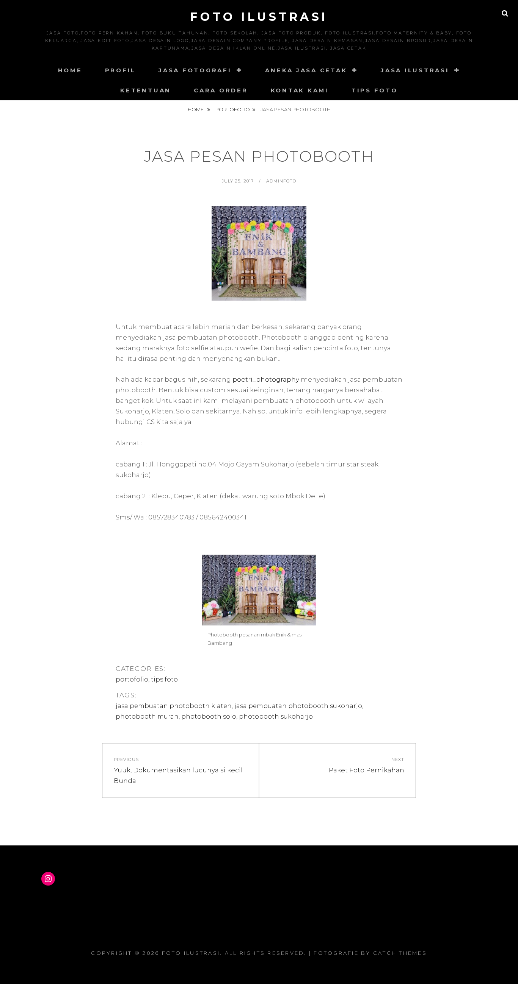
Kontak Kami (300, 90)
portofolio (232, 109)
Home (70, 70)
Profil (120, 70)
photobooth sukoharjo (276, 716)
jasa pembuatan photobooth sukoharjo (298, 706)
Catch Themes (400, 953)
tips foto (164, 679)
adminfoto (281, 181)
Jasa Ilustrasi (415, 70)
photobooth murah (147, 716)
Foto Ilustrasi (259, 17)
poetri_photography (265, 379)
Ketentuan (145, 90)
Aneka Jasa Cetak (306, 70)
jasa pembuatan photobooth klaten (174, 706)
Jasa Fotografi (195, 70)
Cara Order (221, 90)
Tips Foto (375, 90)
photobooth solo (208, 716)
